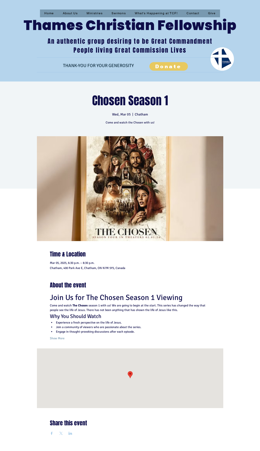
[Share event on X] (61, 433)
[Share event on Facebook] (51, 433)
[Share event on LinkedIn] (70, 433)
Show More (57, 338)
